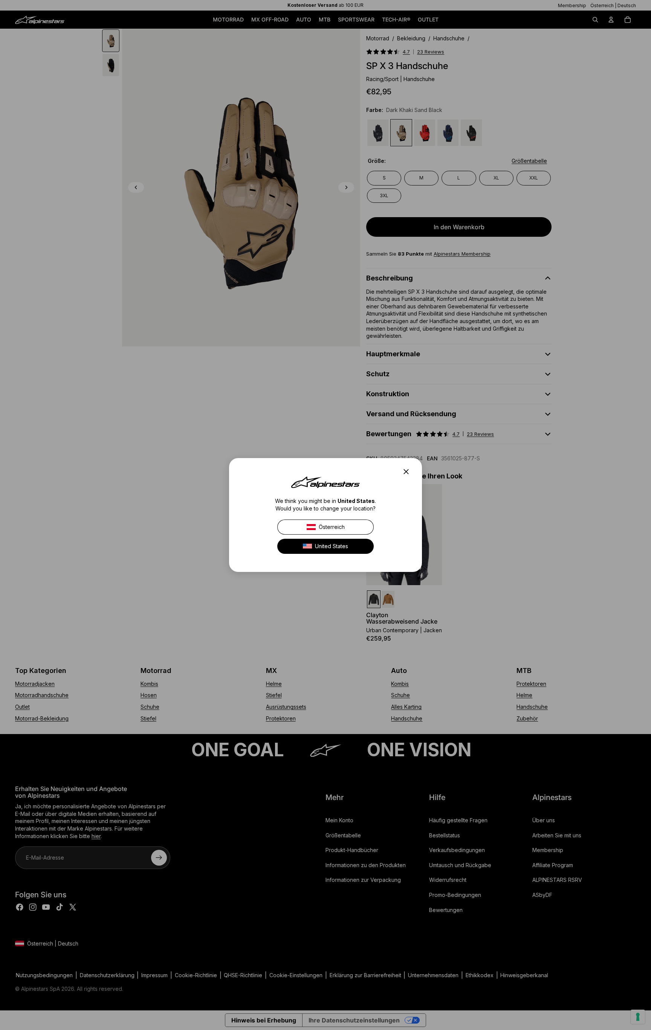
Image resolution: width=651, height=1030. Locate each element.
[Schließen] (408, 471)
